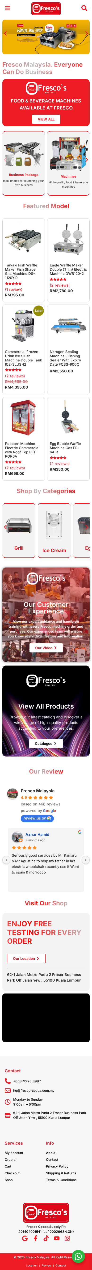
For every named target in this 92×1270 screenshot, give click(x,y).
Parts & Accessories (68, 176)
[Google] (25, 1238)
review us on (35, 818)
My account (14, 1153)
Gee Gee (33, 834)
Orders (10, 1159)
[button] (5, 33)
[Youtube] (57, 1238)
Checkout (12, 1173)
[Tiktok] (46, 1238)
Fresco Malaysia (37, 790)
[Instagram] (67, 1238)
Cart (8, 1166)
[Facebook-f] (35, 1238)
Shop (9, 1180)
